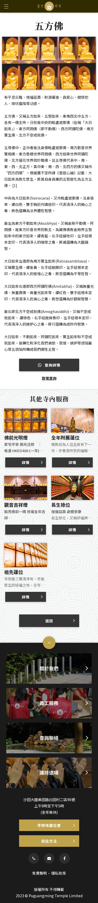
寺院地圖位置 (49, 825)
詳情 (26, 462)
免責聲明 (39, 873)
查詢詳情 (52, 365)
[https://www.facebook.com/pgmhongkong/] (64, 858)
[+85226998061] (33, 858)
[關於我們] (49, 668)
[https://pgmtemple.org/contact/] (49, 858)
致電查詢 (49, 378)
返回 (49, 620)
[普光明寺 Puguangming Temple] (49, 6)
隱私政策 (58, 873)
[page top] (49, 642)
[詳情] (25, 411)
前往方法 (49, 841)
